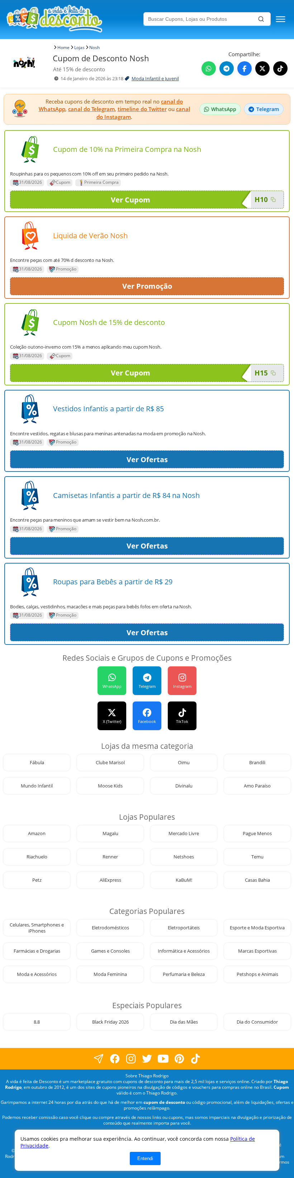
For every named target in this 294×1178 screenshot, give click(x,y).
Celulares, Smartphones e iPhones (37, 928)
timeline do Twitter (142, 108)
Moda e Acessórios (37, 974)
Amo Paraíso (257, 786)
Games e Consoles (110, 951)
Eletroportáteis (184, 928)
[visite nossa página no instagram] (131, 1058)
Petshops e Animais (257, 974)
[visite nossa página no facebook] (98, 1058)
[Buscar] (261, 19)
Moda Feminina (110, 974)
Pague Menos (257, 833)
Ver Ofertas (147, 459)
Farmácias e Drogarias (37, 951)
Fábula (37, 763)
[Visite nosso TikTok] (280, 68)
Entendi (145, 1158)
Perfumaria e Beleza (184, 974)
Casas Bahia (257, 880)
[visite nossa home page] (73, 19)
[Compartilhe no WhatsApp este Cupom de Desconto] (208, 68)
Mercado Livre (184, 833)
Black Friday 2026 (110, 1022)
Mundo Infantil (37, 786)
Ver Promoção (147, 286)
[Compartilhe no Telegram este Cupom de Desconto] (226, 68)
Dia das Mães (184, 1022)
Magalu (110, 833)
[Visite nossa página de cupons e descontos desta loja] (30, 149)
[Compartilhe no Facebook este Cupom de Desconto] (244, 68)
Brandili (257, 763)
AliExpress (110, 880)
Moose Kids (110, 786)
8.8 (37, 1022)
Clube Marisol (110, 763)
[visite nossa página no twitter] (147, 1058)
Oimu (184, 763)
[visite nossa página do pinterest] (179, 1058)
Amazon (37, 833)
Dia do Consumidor (257, 1022)
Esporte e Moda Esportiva (257, 928)
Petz (37, 880)
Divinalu (184, 786)
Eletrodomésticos (110, 928)
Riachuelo (37, 857)
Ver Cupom (130, 200)
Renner (110, 857)
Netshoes (184, 857)
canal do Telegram (91, 108)
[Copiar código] (273, 199)
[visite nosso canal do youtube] (163, 1058)
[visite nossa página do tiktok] (195, 1058)
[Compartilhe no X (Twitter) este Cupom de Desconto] (262, 68)
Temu (257, 857)
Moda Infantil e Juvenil (155, 79)
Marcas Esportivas (257, 951)
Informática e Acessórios (184, 951)
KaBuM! (184, 880)
